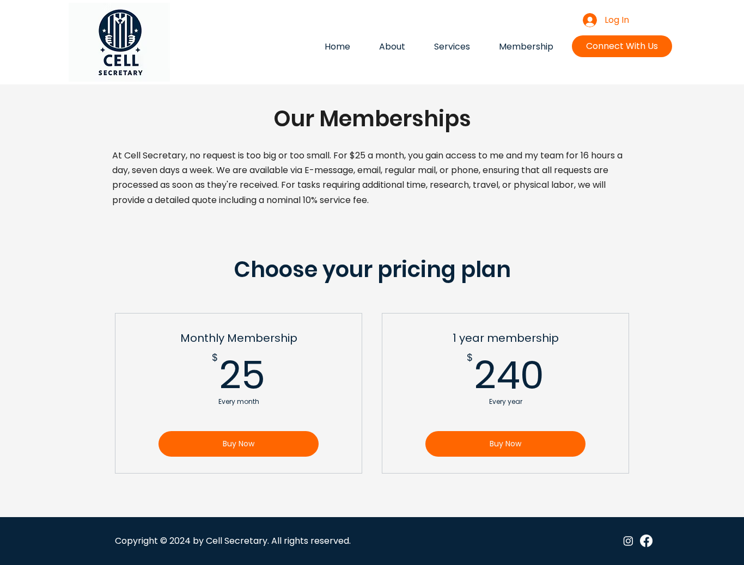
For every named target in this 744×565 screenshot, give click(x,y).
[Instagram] (628, 541)
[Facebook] (646, 541)
